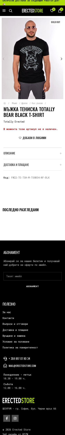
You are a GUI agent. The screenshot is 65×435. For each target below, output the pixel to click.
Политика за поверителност (20, 347)
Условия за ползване (16, 341)
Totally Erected (13, 121)
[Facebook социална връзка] (6, 418)
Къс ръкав (38, 103)
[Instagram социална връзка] (15, 418)
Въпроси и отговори (15, 324)
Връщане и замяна (14, 335)
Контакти (8, 318)
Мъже (15, 103)
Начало (7, 101)
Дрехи (25, 103)
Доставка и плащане (15, 330)
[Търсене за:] (10, 10)
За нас (7, 312)
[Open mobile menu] (4, 10)
